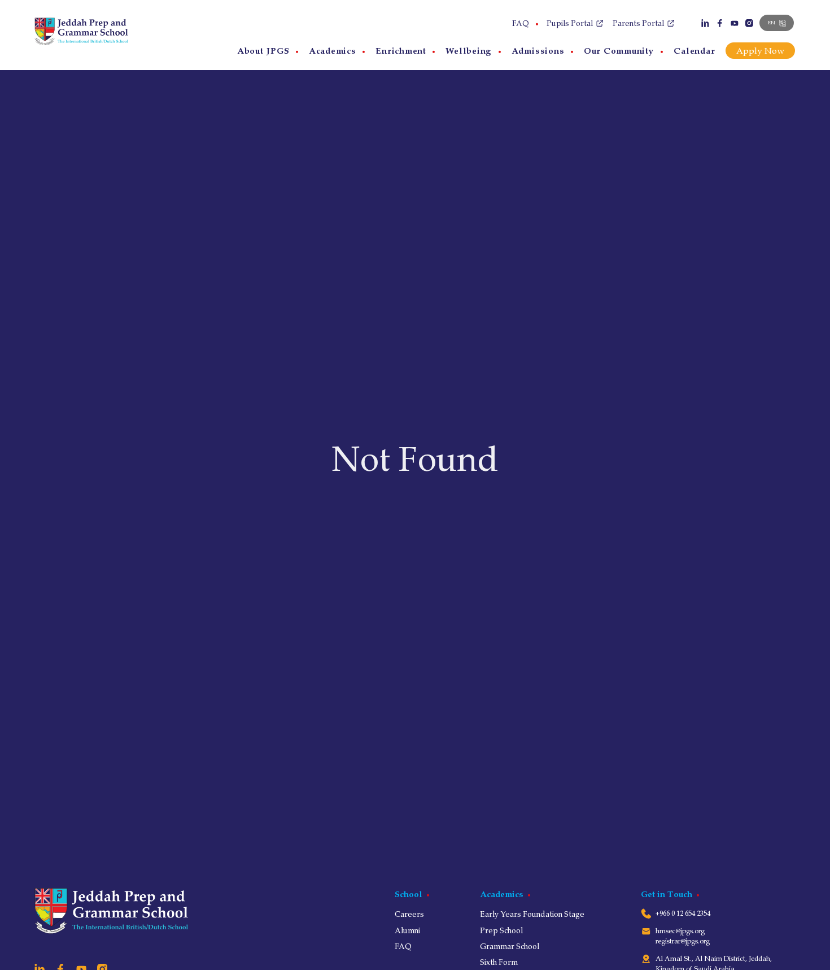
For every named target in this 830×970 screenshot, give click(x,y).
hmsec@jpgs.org (680, 931)
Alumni (407, 930)
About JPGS (263, 51)
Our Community (619, 51)
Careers (409, 914)
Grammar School (509, 946)
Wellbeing (468, 51)
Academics (332, 51)
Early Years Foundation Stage (532, 914)
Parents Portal (638, 23)
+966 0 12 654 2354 (683, 913)
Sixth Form (499, 962)
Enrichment (400, 51)
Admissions (538, 51)
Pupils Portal (570, 23)
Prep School (501, 930)
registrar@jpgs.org (683, 941)
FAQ (520, 23)
